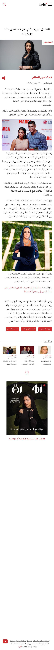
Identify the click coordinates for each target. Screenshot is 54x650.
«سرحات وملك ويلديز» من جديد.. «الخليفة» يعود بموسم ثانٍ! (9, 363)
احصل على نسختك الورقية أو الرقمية (27, 439)
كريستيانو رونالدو (28, 329)
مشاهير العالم (12, 329)
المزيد (20, 647)
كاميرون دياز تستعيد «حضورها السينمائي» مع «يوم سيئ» (44, 363)
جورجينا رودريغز (45, 329)
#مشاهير (48, 356)
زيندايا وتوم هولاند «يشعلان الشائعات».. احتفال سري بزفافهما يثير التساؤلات (27, 363)
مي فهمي (47, 83)
